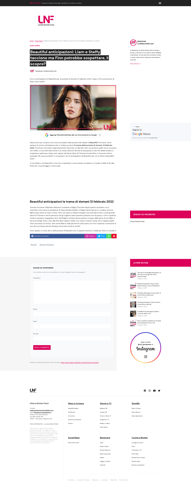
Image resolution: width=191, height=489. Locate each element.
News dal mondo (73, 443)
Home (32, 41)
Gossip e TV (105, 403)
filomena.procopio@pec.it (42, 412)
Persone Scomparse (74, 420)
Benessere (105, 437)
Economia (71, 416)
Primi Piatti (135, 454)
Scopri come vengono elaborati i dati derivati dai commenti (80, 362)
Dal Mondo (71, 412)
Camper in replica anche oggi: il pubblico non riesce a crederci (61, 3)
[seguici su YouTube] (154, 391)
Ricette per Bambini (138, 465)
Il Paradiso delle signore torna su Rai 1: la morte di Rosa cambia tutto (149, 294)
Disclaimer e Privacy (83, 480)
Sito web (35, 334)
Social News (74, 437)
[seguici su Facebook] (145, 391)
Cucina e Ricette (140, 437)
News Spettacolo (137, 416)
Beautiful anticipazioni (47, 245)
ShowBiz (136, 403)
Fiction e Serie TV (105, 416)
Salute (102, 457)
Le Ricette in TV (137, 450)
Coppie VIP (103, 412)
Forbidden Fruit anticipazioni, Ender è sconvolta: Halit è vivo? (148, 312)
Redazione (95, 480)
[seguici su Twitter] (159, 391)
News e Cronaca (76, 403)
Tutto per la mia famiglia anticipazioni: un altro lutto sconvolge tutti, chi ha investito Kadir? (149, 274)
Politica (70, 423)
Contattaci (104, 480)
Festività (102, 465)
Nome (35, 309)
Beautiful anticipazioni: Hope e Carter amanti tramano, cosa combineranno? (148, 285)
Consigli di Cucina (137, 443)
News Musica (136, 412)
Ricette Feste (136, 461)
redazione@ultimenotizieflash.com (41, 410)
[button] (160, 3)
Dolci (133, 446)
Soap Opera (39, 41)
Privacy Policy (123, 480)
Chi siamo (71, 480)
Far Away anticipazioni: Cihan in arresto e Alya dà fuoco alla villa (148, 303)
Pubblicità (113, 480)
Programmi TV (104, 420)
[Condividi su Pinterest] (114, 236)
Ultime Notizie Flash (137, 221)
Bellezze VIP (103, 408)
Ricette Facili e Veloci (138, 457)
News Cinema (136, 408)
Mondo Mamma (105, 450)
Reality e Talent (105, 423)
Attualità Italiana (73, 408)
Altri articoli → (135, 64)
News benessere (105, 454)
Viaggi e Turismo (105, 461)
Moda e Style (104, 446)
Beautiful (34, 245)
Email (35, 321)
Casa (101, 443)
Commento (37, 278)
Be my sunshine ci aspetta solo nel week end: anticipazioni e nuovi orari (149, 322)
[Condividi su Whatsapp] (109, 236)
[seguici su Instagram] (150, 391)
